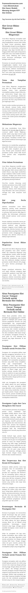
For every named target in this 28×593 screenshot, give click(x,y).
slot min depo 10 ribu (17, 130)
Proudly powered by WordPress (9, 591)
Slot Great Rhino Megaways (10, 26)
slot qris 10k (12, 74)
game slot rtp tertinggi (14, 586)
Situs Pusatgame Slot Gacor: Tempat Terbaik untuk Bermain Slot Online (13, 297)
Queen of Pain (14, 584)
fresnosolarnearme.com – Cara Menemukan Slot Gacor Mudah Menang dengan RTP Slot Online (12, 8)
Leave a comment (7, 288)
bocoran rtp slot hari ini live (8, 287)
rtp (15, 287)
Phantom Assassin (17, 285)
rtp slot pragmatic (20, 287)
